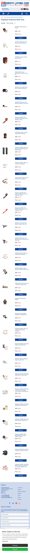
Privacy (19, 497)
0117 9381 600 (8, 13)
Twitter (13, 503)
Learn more (5, 541)
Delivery (19, 489)
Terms (19, 495)
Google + (20, 503)
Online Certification (22, 491)
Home (2, 17)
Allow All (15, 549)
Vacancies (20, 487)
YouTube (16, 503)
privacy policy (24, 510)
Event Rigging (6, 17)
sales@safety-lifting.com (6, 497)
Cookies (19, 499)
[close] (27, 529)
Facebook (10, 503)
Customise (15, 545)
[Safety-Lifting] (15, 4)
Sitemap (19, 493)
